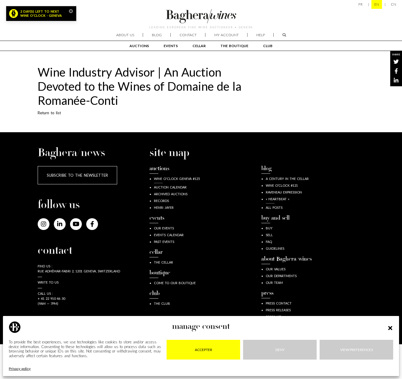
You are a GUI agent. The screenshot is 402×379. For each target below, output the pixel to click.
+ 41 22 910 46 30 (51, 298)
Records (161, 201)
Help (260, 35)
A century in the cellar (287, 179)
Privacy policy (20, 369)
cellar (199, 46)
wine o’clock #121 (282, 185)
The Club (162, 303)
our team (274, 282)
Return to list (49, 112)
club (268, 46)
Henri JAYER (164, 207)
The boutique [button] (234, 46)
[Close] (71, 11)
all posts (274, 207)
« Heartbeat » (277, 199)
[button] (390, 327)
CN (393, 4)
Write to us (48, 282)
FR (360, 4)
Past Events (164, 242)
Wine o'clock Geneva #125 (177, 179)
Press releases (278, 310)
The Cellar (163, 262)
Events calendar (169, 235)
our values (275, 269)
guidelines (275, 248)
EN (376, 4)
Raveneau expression (284, 192)
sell (269, 235)
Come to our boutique (175, 283)
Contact (188, 35)
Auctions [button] (139, 46)
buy (269, 228)
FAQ (269, 242)
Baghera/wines (201, 16)
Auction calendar (170, 187)
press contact (279, 303)
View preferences (356, 349)
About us (125, 35)
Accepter (203, 349)
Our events (164, 228)
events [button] (171, 46)
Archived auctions (170, 194)
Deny (280, 349)
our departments (281, 276)
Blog (157, 35)
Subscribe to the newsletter (77, 175)
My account (226, 35)
